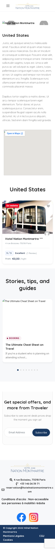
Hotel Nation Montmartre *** (24, 239)
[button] (11, 24)
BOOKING (14, 338)
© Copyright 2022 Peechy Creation (22, 546)
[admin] (47, 233)
